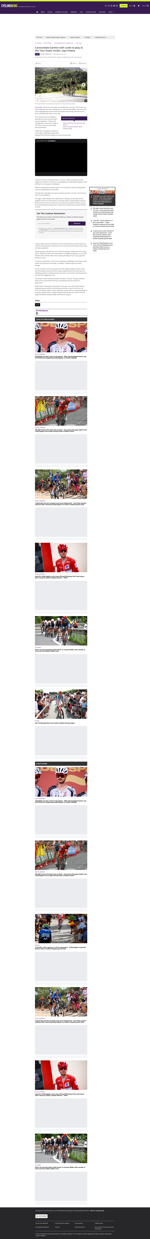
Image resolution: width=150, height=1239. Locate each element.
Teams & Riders (47, 43)
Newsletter (83, 63)
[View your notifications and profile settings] (138, 5)
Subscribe (123, 5)
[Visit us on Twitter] (109, 6)
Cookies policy (99, 1223)
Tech (81, 12)
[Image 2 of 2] (84, 85)
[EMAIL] (37, 313)
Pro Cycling (38, 43)
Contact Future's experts (62, 1223)
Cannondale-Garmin (41, 109)
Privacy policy (79, 1223)
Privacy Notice (44, 230)
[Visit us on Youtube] (114, 6)
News (43, 12)
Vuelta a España (75, 37)
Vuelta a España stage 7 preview (55, 37)
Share (39, 63)
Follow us (74, 63)
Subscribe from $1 (100, 37)
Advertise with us (80, 1227)
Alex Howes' (39, 107)
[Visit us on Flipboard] (117, 6)
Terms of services (59, 228)
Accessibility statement (42, 1227)
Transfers (87, 37)
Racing (50, 12)
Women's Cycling (61, 12)
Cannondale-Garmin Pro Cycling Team (63, 43)
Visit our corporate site (97, 1210)
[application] (61, 157)
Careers (57, 1227)
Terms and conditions (41, 1223)
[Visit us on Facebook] (106, 6)
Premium (74, 12)
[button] (145, 6)
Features (102, 12)
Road (37, 305)
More (110, 12)
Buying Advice (91, 12)
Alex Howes (79, 43)
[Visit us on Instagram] (111, 6)
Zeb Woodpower (46, 54)
